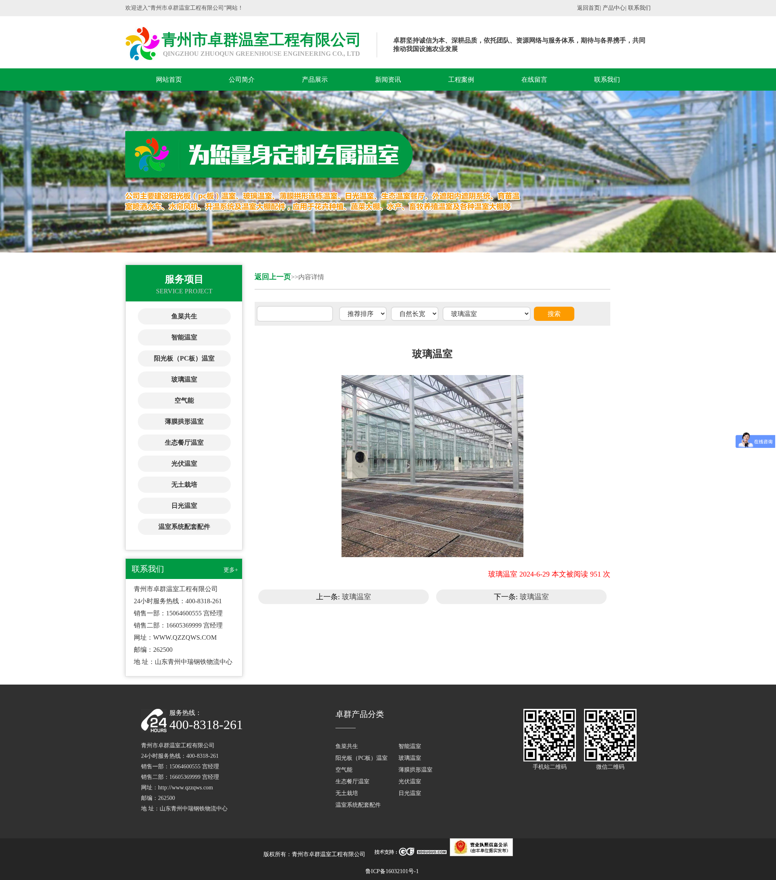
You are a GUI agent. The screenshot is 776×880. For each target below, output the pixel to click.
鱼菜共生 (184, 316)
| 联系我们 (638, 8)
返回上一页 (273, 277)
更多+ (231, 570)
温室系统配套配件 (184, 526)
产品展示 (315, 79)
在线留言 (534, 79)
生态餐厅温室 (184, 442)
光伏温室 (184, 463)
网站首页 (169, 79)
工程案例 (461, 79)
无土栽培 (184, 484)
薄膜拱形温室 (184, 421)
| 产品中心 (612, 8)
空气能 (184, 400)
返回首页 (588, 8)
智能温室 (184, 337)
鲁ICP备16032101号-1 (392, 871)
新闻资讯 (388, 79)
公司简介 (242, 79)
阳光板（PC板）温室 (184, 358)
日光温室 (184, 505)
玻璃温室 (184, 379)
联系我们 (607, 79)
